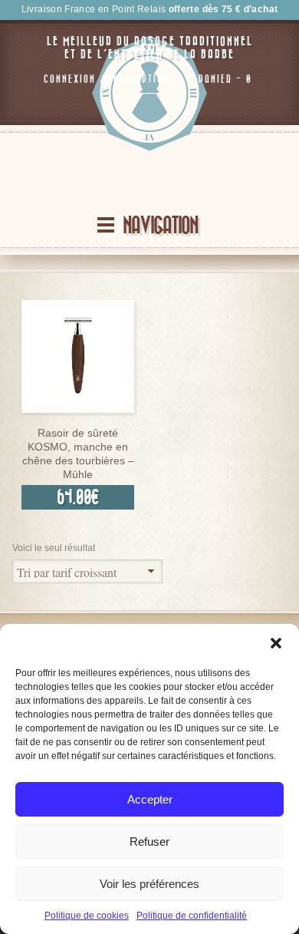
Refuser (149, 841)
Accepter (149, 799)
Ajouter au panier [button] (78, 408)
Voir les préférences (149, 883)
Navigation (160, 226)
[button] (276, 643)
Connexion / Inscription (106, 79)
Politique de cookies (86, 915)
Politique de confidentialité (191, 915)
